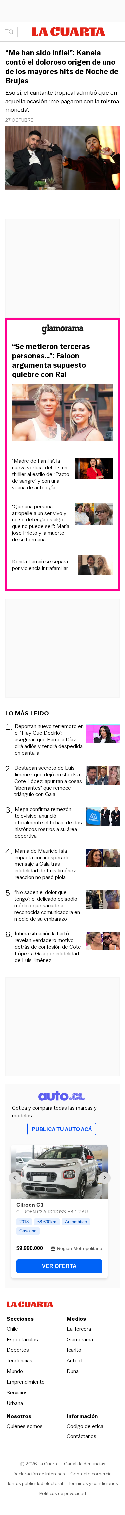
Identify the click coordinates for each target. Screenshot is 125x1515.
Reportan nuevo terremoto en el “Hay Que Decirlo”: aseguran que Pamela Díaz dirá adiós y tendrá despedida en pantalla (49, 739)
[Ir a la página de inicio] (68, 31)
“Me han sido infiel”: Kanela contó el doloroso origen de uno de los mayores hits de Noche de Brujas (61, 67)
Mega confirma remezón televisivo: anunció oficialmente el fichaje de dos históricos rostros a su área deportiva (48, 822)
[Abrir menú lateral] (11, 32)
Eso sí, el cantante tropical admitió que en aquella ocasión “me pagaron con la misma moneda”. (62, 101)
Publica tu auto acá (62, 1129)
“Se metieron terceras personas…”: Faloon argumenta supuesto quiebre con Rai (51, 360)
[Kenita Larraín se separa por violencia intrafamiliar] (95, 566)
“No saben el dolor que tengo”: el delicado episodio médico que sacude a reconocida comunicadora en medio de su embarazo (47, 905)
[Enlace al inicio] (63, 330)
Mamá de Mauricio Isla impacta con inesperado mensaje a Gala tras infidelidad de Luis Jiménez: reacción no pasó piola (46, 864)
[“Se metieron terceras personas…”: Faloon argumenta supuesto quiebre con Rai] (62, 413)
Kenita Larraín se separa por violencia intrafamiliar (40, 565)
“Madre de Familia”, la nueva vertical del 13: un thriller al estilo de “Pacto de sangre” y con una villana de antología (40, 474)
